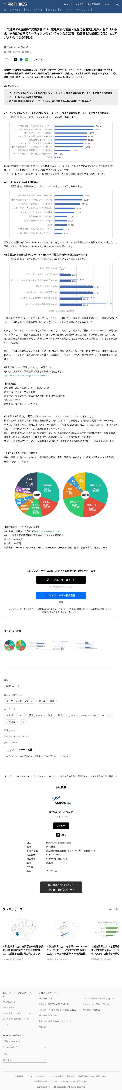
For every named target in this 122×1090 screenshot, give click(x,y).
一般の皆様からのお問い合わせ (74, 1081)
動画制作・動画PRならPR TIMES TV (54, 1004)
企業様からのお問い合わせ (45, 1081)
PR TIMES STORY (46, 998)
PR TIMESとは (9, 1001)
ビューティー (66, 9)
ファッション (83, 9)
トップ (8, 776)
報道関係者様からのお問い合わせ (92, 1076)
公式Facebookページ (11, 1041)
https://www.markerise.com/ (46, 531)
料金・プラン (8, 1007)
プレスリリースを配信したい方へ (17, 1019)
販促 (60, 715)
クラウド (106, 715)
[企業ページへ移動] (61, 800)
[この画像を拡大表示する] (15, 645)
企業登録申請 (94, 4)
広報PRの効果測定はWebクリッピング (55, 1021)
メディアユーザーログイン (61, 580)
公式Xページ (8, 1054)
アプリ (41, 9)
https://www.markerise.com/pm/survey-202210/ (25, 375)
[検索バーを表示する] (117, 4)
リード (71, 715)
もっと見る (114, 909)
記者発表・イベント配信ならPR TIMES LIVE (57, 1010)
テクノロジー (16, 9)
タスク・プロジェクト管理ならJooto (98, 998)
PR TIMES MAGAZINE (48, 1015)
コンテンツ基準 (56, 1076)
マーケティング (88, 715)
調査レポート (13, 686)
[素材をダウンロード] (35, 59)
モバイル (30, 9)
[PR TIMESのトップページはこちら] (17, 4)
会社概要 (19, 1076)
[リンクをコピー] (41, 59)
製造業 (9, 715)
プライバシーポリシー (36, 1076)
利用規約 (70, 1076)
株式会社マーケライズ (44, 776)
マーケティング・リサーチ (19, 701)
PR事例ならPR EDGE (91, 1010)
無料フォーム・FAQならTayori (96, 1004)
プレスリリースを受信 (73, 4)
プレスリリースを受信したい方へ (17, 1013)
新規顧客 (10, 722)
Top (4, 9)
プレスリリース (22, 776)
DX (22, 722)
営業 (50, 715)
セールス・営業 (46, 701)
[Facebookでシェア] (21, 59)
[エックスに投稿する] (15, 59)
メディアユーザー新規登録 (61, 595)
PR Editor (43, 1027)
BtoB (21, 715)
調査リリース (35, 715)
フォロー (61, 826)
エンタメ (52, 9)
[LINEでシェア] (26, 59)
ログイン (108, 4)
